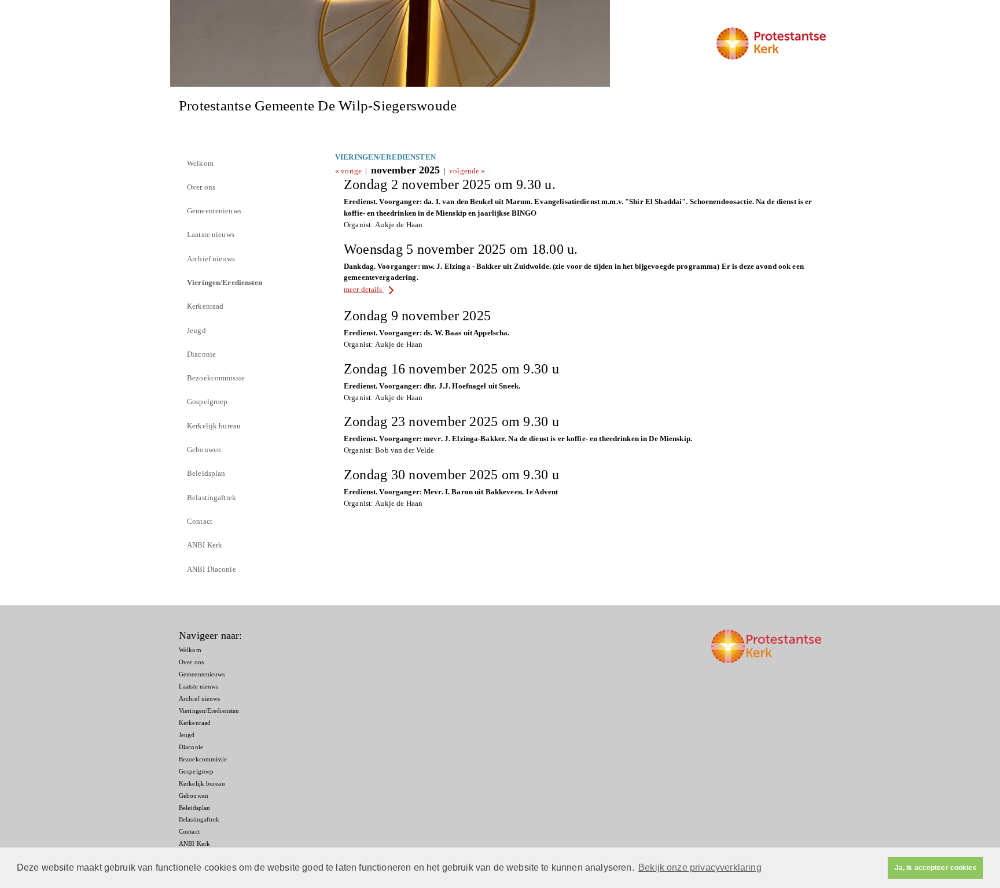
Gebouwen (204, 449)
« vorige (348, 170)
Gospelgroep (207, 401)
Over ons (201, 187)
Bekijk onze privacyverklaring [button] (700, 867)
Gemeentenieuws (214, 210)
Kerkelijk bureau (214, 425)
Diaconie (201, 354)
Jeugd (196, 330)
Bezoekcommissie (216, 377)
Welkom (200, 163)
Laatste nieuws (210, 234)
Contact (199, 521)
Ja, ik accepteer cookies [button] (936, 868)
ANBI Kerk (204, 545)
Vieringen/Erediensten (224, 282)
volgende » (467, 170)
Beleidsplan (206, 473)
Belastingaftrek (211, 497)
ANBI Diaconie (211, 569)
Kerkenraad (205, 306)
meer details (364, 289)
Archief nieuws (211, 258)
